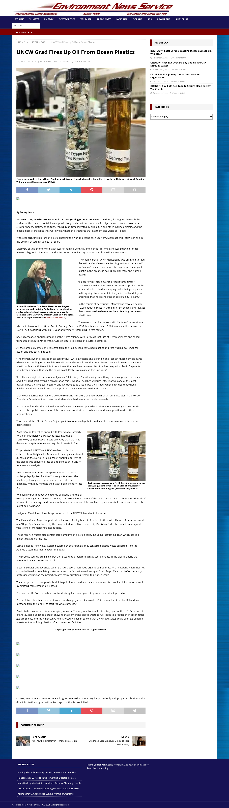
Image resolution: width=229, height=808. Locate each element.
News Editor (46, 61)
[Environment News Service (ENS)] (93, 13)
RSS (150, 19)
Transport (104, 19)
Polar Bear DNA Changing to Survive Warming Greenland (45, 793)
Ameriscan (161, 42)
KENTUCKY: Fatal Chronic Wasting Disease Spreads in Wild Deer (181, 52)
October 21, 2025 (160, 81)
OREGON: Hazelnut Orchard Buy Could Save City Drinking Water (178, 64)
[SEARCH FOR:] (26, 25)
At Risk (19, 19)
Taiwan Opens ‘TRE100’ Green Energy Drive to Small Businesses (48, 788)
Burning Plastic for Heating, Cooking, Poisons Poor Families (46, 772)
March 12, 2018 (28, 61)
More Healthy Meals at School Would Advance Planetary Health (49, 783)
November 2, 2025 (160, 57)
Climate (34, 19)
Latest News (64, 61)
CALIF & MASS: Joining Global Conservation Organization (175, 76)
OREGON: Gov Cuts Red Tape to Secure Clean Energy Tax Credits (180, 87)
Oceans (137, 19)
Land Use (122, 19)
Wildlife (86, 19)
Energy (48, 19)
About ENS (163, 19)
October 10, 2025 (160, 93)
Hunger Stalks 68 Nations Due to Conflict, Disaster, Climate (46, 777)
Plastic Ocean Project (55, 317)
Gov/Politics (67, 19)
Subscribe (182, 19)
